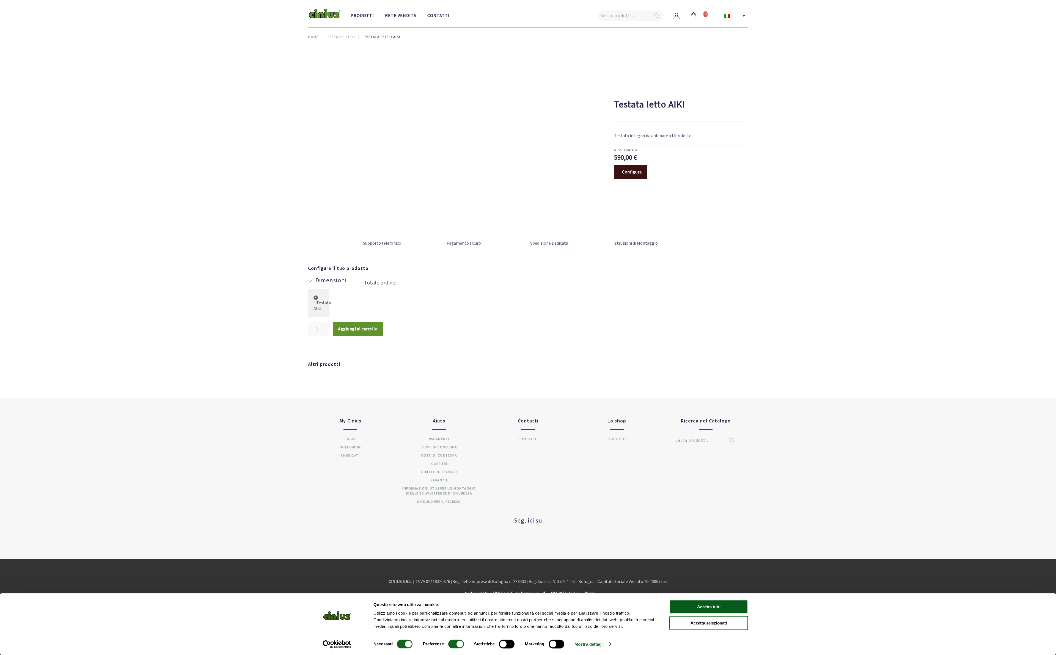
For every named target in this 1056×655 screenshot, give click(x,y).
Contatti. (528, 439)
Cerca (657, 15)
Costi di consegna (439, 455)
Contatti (438, 16)
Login (350, 439)
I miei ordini (350, 447)
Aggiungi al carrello (358, 329)
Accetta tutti (709, 606)
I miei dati (350, 455)
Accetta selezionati (709, 623)
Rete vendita (400, 16)
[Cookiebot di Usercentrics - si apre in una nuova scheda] (337, 644)
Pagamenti (439, 439)
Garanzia (439, 480)
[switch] (450, 644)
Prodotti (362, 16)
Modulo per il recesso (439, 501)
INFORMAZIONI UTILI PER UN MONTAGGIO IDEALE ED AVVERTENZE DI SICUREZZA (439, 491)
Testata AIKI (322, 305)
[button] (734, 16)
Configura (632, 172)
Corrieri (439, 463)
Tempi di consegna (439, 447)
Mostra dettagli (589, 644)
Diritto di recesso (439, 472)
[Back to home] (324, 13)
